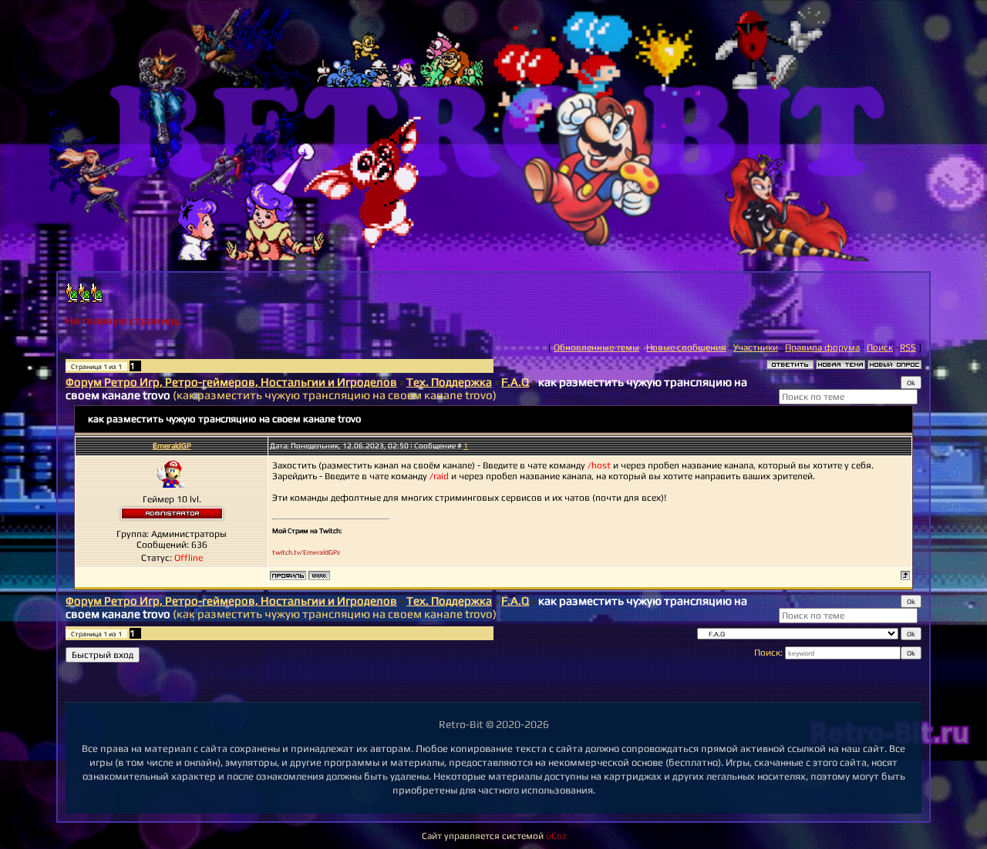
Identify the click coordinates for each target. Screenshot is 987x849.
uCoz (556, 836)
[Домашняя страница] (319, 575)
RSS (908, 347)
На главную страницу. (124, 320)
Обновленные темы (596, 347)
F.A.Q (515, 381)
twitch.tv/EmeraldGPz (306, 552)
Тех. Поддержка (449, 381)
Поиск (880, 347)
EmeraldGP (172, 445)
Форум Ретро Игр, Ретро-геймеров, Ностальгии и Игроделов (231, 381)
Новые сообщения (686, 347)
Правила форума (822, 347)
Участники (755, 347)
